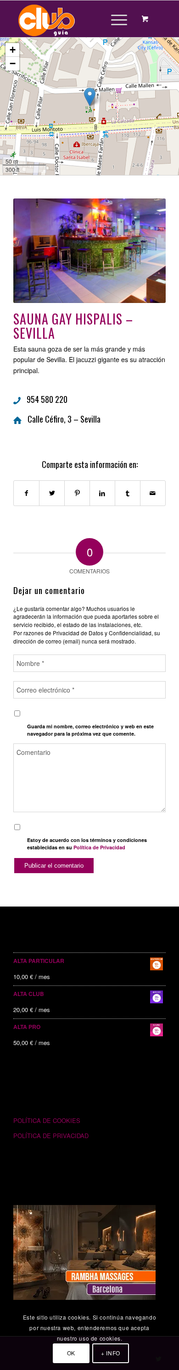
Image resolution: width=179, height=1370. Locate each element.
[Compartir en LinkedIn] (102, 493)
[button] (89, 97)
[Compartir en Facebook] (26, 493)
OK (71, 1353)
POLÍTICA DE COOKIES (46, 1120)
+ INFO (110, 1353)
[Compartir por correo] (152, 493)
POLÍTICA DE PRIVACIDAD (51, 1135)
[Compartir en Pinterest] (77, 493)
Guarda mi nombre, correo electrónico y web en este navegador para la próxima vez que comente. (90, 730)
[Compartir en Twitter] (51, 493)
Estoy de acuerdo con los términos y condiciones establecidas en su (87, 843)
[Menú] (114, 18)
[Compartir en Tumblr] (127, 493)
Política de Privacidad (99, 847)
